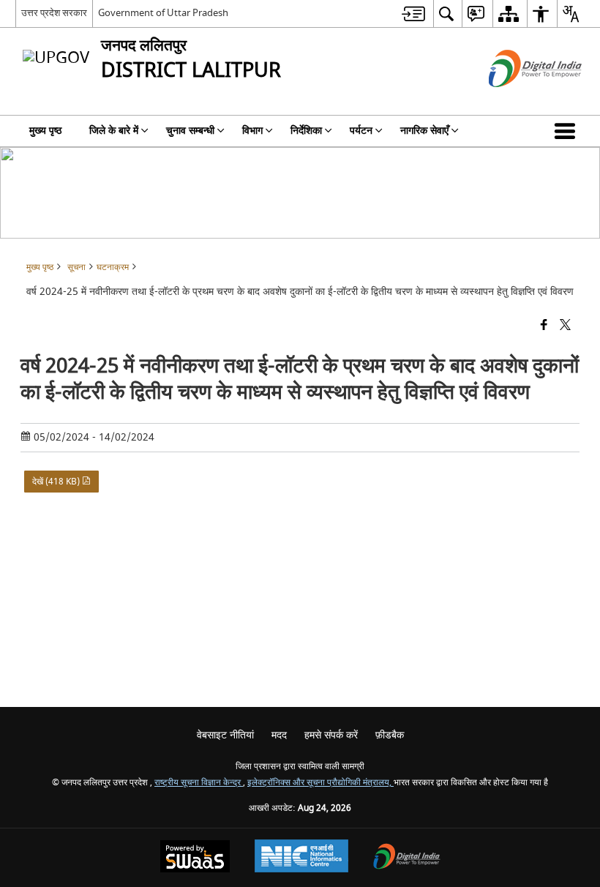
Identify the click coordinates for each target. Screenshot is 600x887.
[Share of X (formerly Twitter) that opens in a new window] (565, 325)
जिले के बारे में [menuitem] (113, 130)
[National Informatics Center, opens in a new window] (301, 857)
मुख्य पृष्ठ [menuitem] (45, 130)
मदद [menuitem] (279, 735)
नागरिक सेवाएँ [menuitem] (424, 130)
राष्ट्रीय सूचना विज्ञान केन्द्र (198, 782)
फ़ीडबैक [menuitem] (389, 735)
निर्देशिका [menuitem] (306, 130)
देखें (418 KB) (57, 481)
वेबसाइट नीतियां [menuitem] (225, 735)
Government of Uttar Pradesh (163, 13)
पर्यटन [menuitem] (361, 130)
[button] (567, 131)
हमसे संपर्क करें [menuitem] (331, 735)
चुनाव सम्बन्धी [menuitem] (190, 130)
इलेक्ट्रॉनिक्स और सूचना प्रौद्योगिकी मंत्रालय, (320, 782)
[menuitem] (413, 13)
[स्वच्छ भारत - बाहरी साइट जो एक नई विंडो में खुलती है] (517, 100)
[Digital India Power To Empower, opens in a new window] (406, 858)
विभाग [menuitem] (252, 130)
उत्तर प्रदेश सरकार (54, 13)
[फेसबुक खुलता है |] (544, 325)
